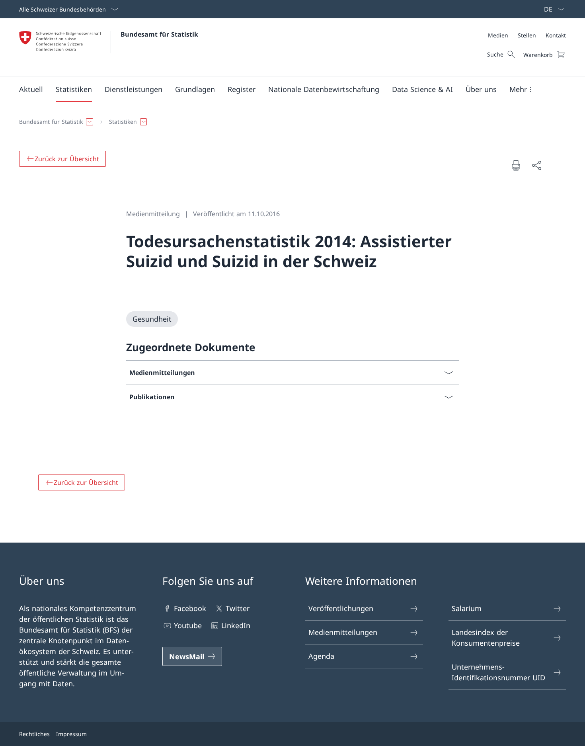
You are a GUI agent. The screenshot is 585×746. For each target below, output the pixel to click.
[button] (31, 89)
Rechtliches (34, 734)
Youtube (188, 625)
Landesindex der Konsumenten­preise (486, 637)
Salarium (467, 608)
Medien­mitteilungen (342, 632)
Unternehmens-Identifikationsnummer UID (498, 672)
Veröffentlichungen (340, 608)
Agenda (321, 656)
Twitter (238, 608)
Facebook (190, 608)
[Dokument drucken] (515, 165)
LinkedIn (235, 625)
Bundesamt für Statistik (159, 34)
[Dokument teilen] (536, 165)
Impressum (71, 734)
